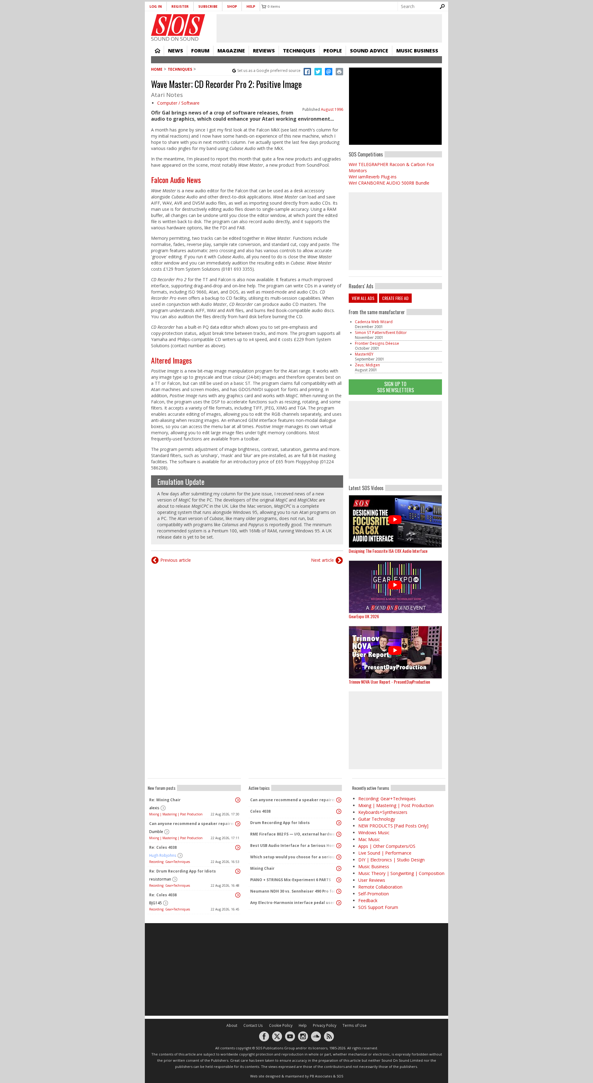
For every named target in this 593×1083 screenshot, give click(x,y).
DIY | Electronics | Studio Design (391, 860)
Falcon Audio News (176, 179)
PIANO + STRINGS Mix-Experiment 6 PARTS (290, 879)
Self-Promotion (373, 894)
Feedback (367, 900)
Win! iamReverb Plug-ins (373, 177)
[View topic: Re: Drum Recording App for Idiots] (238, 871)
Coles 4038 (260, 811)
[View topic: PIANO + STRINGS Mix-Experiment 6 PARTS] (339, 880)
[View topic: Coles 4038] (339, 811)
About (231, 1025)
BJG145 (155, 903)
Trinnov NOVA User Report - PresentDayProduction (389, 681)
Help (250, 6)
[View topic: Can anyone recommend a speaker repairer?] (238, 824)
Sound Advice (369, 50)
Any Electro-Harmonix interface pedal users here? (293, 902)
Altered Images (171, 360)
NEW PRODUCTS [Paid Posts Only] (393, 826)
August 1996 (332, 109)
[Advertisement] (395, 439)
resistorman (160, 879)
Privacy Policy (324, 1025)
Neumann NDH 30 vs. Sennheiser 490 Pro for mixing (293, 891)
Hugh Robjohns (162, 855)
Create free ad (395, 298)
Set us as (269, 70)
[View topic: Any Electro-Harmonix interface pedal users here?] (339, 903)
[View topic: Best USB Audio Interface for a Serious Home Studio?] (339, 845)
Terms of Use (355, 1025)
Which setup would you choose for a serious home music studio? (293, 857)
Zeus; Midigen (367, 365)
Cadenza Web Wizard (374, 321)
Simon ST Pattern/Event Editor (381, 332)
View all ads (363, 298)
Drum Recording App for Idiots (280, 822)
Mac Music (369, 839)
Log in (155, 6)
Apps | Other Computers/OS (386, 846)
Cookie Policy (280, 1025)
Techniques (299, 50)
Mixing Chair (262, 868)
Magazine (231, 50)
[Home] (178, 25)
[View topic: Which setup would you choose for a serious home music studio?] (339, 857)
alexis (154, 807)
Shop (232, 6)
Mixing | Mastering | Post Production (176, 814)
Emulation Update (180, 481)
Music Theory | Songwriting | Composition (401, 873)
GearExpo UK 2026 (364, 616)
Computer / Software (178, 103)
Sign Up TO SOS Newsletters (395, 387)
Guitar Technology (376, 819)
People (332, 50)
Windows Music (373, 832)
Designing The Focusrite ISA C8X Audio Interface (388, 551)
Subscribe (207, 6)
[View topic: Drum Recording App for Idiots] (339, 823)
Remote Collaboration (380, 887)
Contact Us (253, 1025)
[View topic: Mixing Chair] (339, 868)
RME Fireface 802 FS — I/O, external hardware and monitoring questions (293, 834)
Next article (322, 560)
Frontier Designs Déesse (377, 343)
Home (157, 51)
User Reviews (371, 880)
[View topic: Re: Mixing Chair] (238, 800)
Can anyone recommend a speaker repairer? (192, 823)
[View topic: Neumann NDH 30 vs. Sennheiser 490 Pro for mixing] (339, 891)
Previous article (175, 560)
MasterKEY (364, 354)
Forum (200, 50)
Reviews (264, 50)
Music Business (417, 50)
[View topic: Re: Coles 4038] (238, 847)
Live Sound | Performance (384, 853)
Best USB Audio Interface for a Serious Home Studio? (293, 845)
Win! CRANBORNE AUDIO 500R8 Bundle (389, 183)
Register (180, 6)
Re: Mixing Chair (165, 799)
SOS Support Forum (378, 907)
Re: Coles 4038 (163, 847)
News (175, 50)
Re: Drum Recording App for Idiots (182, 871)
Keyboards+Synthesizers (382, 812)
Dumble (156, 831)
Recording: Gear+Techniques (169, 862)
